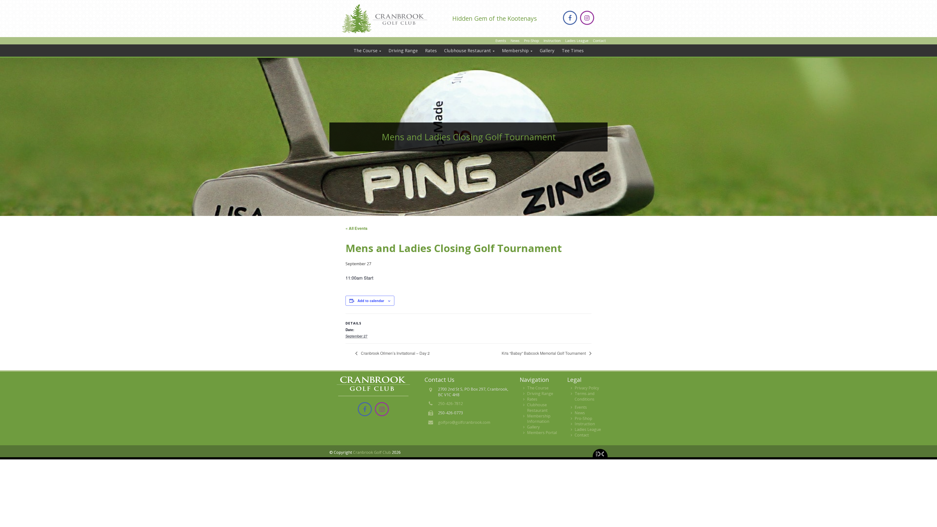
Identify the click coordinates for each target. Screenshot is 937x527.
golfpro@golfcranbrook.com (464, 422)
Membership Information (538, 418)
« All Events (356, 228)
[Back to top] (929, 508)
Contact (599, 40)
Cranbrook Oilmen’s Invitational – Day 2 (395, 353)
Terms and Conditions (584, 396)
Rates (431, 50)
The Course (366, 50)
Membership (516, 50)
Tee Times (573, 50)
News (514, 40)
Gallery (547, 50)
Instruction (552, 40)
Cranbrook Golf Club (372, 452)
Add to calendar (370, 300)
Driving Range (403, 50)
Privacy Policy (587, 388)
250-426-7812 (450, 403)
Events (500, 40)
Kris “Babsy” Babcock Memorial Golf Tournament (544, 353)
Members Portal (542, 432)
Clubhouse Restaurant (468, 50)
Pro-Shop (531, 40)
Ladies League (577, 40)
